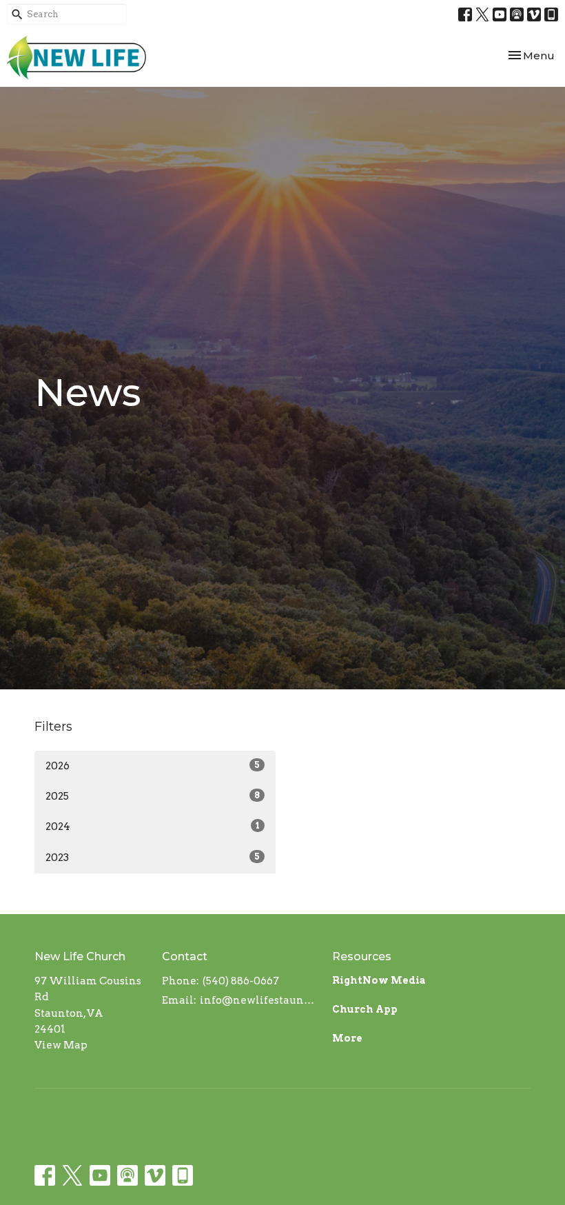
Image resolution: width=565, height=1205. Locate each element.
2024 (152, 826)
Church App (365, 1009)
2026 (152, 766)
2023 (152, 857)
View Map (61, 1045)
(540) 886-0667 (241, 981)
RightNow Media (379, 980)
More (347, 1038)
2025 (152, 796)
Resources (361, 956)
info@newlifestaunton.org (259, 1000)
